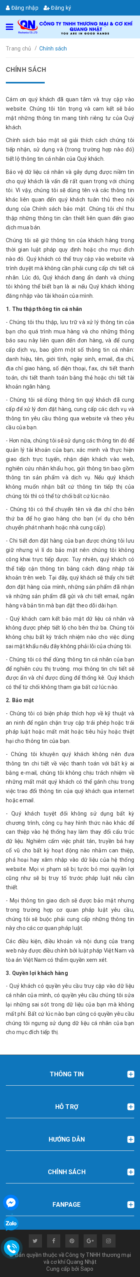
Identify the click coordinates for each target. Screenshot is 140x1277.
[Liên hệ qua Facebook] (11, 1202)
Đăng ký (60, 8)
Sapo (87, 1269)
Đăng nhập (24, 8)
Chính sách (26, 69)
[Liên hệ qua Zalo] (11, 1224)
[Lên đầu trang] (116, 1261)
